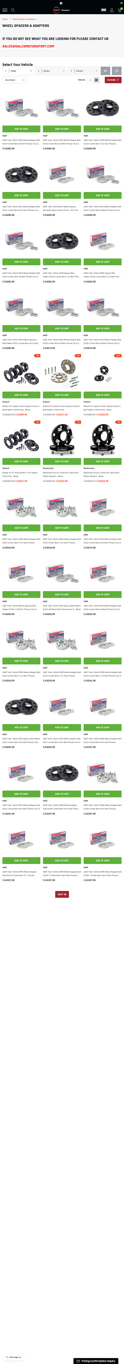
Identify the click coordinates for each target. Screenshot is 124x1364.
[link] (11, 693)
